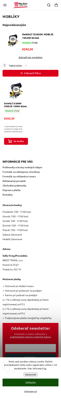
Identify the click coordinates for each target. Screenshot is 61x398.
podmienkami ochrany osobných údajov (30, 336)
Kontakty (8, 194)
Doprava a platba (12, 190)
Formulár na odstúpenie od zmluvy (21, 171)
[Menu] (5, 5)
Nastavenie (30, 374)
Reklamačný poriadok (14, 181)
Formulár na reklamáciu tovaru (19, 176)
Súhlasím (30, 382)
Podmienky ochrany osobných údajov (22, 167)
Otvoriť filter (30, 73)
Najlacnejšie (15, 65)
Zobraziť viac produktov (31, 57)
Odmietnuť (30, 391)
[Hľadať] (49, 5)
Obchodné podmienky (14, 185)
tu (45, 368)
